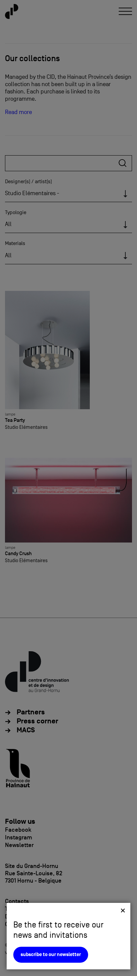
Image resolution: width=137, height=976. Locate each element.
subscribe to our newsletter (51, 954)
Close (122, 910)
